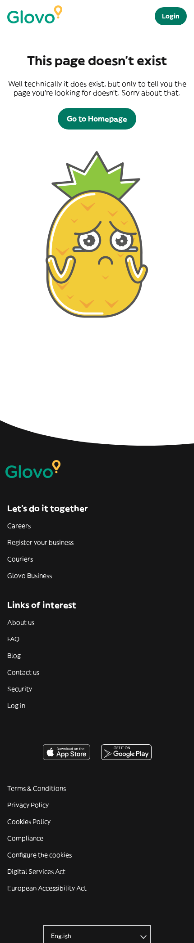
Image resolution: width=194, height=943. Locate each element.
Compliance (25, 838)
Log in (16, 706)
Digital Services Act (36, 871)
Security (19, 689)
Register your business (40, 542)
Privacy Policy (28, 805)
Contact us (23, 672)
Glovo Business (29, 576)
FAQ (13, 639)
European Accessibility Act (47, 888)
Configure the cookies (39, 855)
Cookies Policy (29, 822)
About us (20, 622)
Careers (19, 526)
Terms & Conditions (36, 788)
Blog (14, 656)
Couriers (20, 559)
